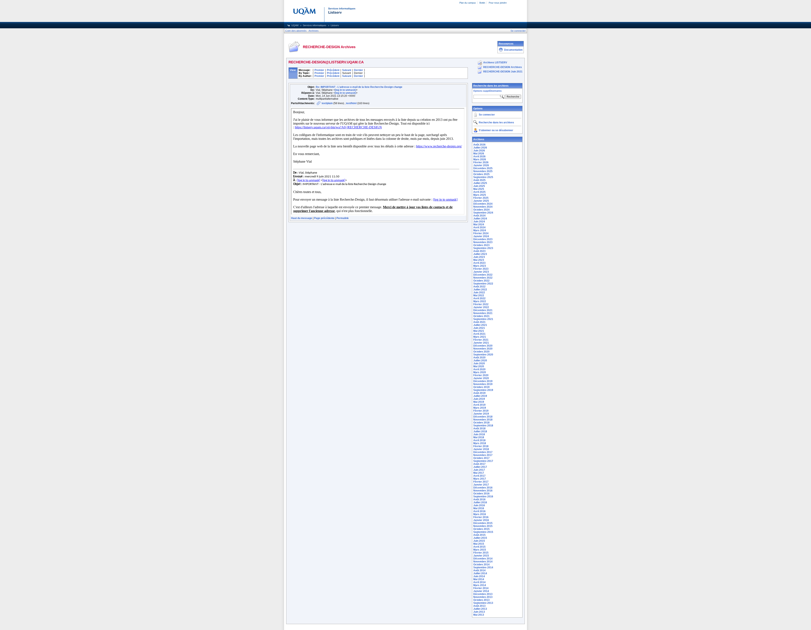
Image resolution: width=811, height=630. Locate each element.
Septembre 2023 (483, 248)
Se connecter (487, 114)
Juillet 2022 (480, 289)
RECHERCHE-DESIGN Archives (502, 67)
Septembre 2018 (483, 425)
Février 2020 (481, 375)
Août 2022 (479, 286)
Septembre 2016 (483, 496)
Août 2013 (479, 605)
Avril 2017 (479, 475)
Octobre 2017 (481, 458)
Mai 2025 (478, 189)
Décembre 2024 (483, 203)
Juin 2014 (479, 576)
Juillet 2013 (480, 608)
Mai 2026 (478, 153)
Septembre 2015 (483, 532)
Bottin (482, 2)
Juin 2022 (479, 292)
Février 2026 (481, 162)
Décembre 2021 (483, 310)
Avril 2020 (479, 369)
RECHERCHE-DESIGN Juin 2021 (503, 71)
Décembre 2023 (483, 239)
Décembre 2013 (483, 594)
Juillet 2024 (480, 218)
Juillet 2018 (480, 431)
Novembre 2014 (483, 561)
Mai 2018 (478, 437)
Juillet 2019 (480, 396)
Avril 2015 (479, 546)
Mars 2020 (479, 372)
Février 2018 (481, 446)
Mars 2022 (479, 301)
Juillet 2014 (480, 573)
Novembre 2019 (483, 384)
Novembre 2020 (483, 348)
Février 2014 (481, 588)
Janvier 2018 (481, 449)
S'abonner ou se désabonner (496, 130)
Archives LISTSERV (495, 62)
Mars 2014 (479, 585)
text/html (351, 103)
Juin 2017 (479, 469)
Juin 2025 (479, 186)
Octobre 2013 (481, 600)
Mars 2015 (479, 549)
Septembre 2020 (483, 354)
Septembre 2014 (483, 567)
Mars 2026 (479, 159)
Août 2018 (479, 428)
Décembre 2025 (483, 168)
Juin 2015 (479, 540)
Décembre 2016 (483, 487)
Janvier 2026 (481, 165)
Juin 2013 (479, 611)
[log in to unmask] (345, 89)
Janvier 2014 (481, 591)
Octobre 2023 (481, 245)
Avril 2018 (479, 440)
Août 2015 (479, 534)
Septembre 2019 (483, 390)
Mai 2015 (478, 543)
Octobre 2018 (481, 422)
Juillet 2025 (480, 183)
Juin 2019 (479, 398)
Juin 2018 (479, 434)
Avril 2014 (479, 582)
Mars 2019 (479, 407)
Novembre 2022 (483, 277)
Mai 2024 (478, 224)
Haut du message (301, 218)
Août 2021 (479, 322)
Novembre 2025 (483, 171)
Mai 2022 (478, 295)
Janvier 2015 (481, 555)
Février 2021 (481, 339)
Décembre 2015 (483, 523)
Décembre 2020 (483, 345)
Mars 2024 (479, 230)
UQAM (294, 25)
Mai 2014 (478, 579)
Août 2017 (479, 464)
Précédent (333, 70)
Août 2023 (479, 251)
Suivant (346, 70)
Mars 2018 (479, 443)
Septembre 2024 (483, 212)
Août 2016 (479, 499)
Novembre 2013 (483, 597)
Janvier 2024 (481, 236)
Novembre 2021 (483, 313)
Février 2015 (481, 552)
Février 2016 (481, 517)
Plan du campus (467, 2)
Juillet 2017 (480, 466)
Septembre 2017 (483, 461)
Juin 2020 (479, 363)
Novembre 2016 (483, 490)
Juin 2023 (479, 257)
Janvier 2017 (481, 484)
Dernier (358, 70)
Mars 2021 (479, 336)
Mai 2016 (478, 508)
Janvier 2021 (481, 342)
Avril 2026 (479, 156)
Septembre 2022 (483, 283)
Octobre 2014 (481, 564)
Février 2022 (481, 304)
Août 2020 (479, 357)
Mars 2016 (479, 514)
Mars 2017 (479, 478)
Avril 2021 (479, 333)
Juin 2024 (479, 221)
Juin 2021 (479, 328)
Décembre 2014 (483, 558)
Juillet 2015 (480, 537)
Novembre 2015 (483, 526)
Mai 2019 (478, 401)
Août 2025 (479, 180)
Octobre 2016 (481, 493)
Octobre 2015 (481, 529)
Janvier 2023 (481, 271)
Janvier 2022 (481, 307)
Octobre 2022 (481, 280)
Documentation (513, 49)
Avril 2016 (479, 511)
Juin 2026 (479, 150)
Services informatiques (314, 25)
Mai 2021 (478, 330)
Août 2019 (479, 393)
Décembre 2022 (483, 274)
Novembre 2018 (483, 419)
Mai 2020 (478, 366)
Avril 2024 (479, 227)
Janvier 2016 (481, 520)
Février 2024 (481, 233)
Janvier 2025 (481, 200)
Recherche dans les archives (491, 85)
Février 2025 (481, 197)
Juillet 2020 (480, 360)
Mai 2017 (478, 472)
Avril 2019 (479, 404)
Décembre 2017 (483, 452)
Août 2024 (479, 215)
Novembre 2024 (483, 206)
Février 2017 (481, 481)
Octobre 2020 (481, 351)
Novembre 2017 (483, 455)
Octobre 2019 (481, 387)
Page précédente (324, 218)
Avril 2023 (479, 262)
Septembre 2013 (483, 602)
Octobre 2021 (481, 316)
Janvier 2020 (481, 378)
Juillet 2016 (480, 502)
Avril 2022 (479, 298)
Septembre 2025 (483, 177)
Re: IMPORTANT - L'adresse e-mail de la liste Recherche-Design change (359, 87)
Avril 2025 (479, 191)
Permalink (342, 218)
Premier (319, 70)
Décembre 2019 (483, 381)
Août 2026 (479, 144)
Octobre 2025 (481, 174)
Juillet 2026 (480, 147)
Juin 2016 (479, 505)
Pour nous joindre (498, 2)
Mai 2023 (478, 260)
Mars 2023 (479, 265)
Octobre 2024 (481, 209)
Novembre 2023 (483, 242)
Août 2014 (479, 570)
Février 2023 (481, 268)
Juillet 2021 (480, 325)
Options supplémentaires (487, 91)
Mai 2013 (478, 614)
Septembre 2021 (483, 319)
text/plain (327, 103)
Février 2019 (481, 410)
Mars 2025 (479, 194)
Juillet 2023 (480, 254)
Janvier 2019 (481, 413)
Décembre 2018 (483, 416)
